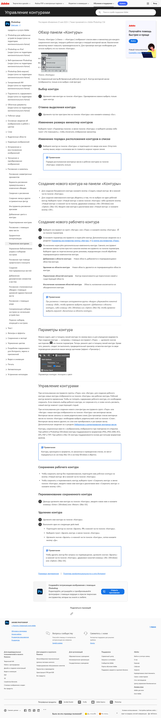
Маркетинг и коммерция (78, 3)
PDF (5, 675)
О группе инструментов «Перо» (105, 240)
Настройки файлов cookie (147, 710)
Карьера (136, 663)
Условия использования (129, 710)
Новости (136, 670)
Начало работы (16, 634)
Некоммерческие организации (79, 660)
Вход (155, 3)
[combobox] (126, 12)
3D (5, 678)
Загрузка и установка (108, 660)
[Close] (117, 713)
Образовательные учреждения (79, 656)
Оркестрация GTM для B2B (45, 672)
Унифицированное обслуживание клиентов (48, 666)
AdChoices (154, 714)
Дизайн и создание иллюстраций (15, 668)
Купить (123, 3)
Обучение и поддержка (103, 3)
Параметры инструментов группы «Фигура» (70, 240)
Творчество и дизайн (20, 3)
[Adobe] (5, 3)
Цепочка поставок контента (45, 662)
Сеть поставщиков (140, 680)
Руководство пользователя (20, 637)
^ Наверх (152, 627)
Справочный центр (108, 656)
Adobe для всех (139, 690)
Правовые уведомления (48, 573)
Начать (92, 643)
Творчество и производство (45, 669)
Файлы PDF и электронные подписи (48, 3)
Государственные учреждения (79, 663)
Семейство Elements (10, 682)
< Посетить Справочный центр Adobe (24, 626)
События (137, 666)
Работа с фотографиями (11, 665)
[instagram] (29, 710)
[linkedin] (38, 710)
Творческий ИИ (9, 661)
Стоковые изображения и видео (14, 685)
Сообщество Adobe (108, 663)
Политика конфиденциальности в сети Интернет (84, 573)
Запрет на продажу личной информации (133, 714)
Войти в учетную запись (142, 656)
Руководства (16, 640)
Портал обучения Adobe (109, 666)
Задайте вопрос (57, 643)
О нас (136, 660)
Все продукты (8, 688)
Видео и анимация (10, 671)
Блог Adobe (137, 694)
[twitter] (34, 710)
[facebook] (25, 710)
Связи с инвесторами (141, 677)
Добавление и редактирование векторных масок (95, 424)
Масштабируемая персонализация (47, 659)
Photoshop (15, 22)
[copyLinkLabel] (71, 614)
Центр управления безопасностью (145, 683)
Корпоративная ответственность (144, 673)
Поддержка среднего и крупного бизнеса (114, 670)
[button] (148, 4)
